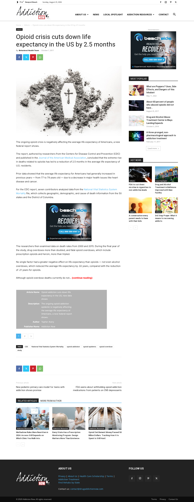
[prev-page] (18, 444)
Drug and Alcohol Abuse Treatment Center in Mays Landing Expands (159, 120)
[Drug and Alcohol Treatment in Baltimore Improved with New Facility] (166, 174)
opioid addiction (73, 346)
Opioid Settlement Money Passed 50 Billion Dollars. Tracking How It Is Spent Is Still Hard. (105, 435)
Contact (164, 14)
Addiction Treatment (68, 479)
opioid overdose (105, 346)
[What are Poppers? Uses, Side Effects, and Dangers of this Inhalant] (136, 90)
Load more (152, 148)
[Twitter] (175, 2)
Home (18, 25)
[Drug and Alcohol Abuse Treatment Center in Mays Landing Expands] (136, 121)
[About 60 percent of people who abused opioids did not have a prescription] (136, 105)
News (96, 14)
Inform (27, 25)
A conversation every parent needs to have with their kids (138, 218)
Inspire (132, 212)
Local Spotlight (113, 14)
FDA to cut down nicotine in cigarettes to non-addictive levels (140, 187)
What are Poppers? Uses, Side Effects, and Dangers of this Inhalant (161, 89)
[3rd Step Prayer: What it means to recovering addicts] (166, 205)
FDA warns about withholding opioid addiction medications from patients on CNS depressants (97, 389)
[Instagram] (165, 2)
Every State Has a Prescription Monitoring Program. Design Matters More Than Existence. (66, 435)
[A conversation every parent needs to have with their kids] (140, 205)
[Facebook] (160, 2)
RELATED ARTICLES (27, 401)
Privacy (61, 476)
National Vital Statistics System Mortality (48, 346)
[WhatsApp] (40, 57)
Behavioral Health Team (29, 50)
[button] (174, 14)
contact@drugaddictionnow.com (86, 488)
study (19, 350)
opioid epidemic (89, 346)
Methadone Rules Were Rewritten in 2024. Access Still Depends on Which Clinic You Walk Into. (32, 435)
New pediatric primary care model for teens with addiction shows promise (40, 389)
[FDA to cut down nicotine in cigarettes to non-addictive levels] (140, 174)
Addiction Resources (139, 14)
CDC (26, 346)
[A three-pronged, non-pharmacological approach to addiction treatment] (136, 136)
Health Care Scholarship (92, 476)
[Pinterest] (170, 2)
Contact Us (173, 499)
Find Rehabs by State (69, 482)
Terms (110, 476)
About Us (80, 14)
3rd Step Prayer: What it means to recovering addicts (166, 218)
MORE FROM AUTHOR (51, 401)
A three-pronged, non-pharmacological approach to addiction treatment (161, 135)
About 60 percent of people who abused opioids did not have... (160, 105)
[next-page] (23, 444)
